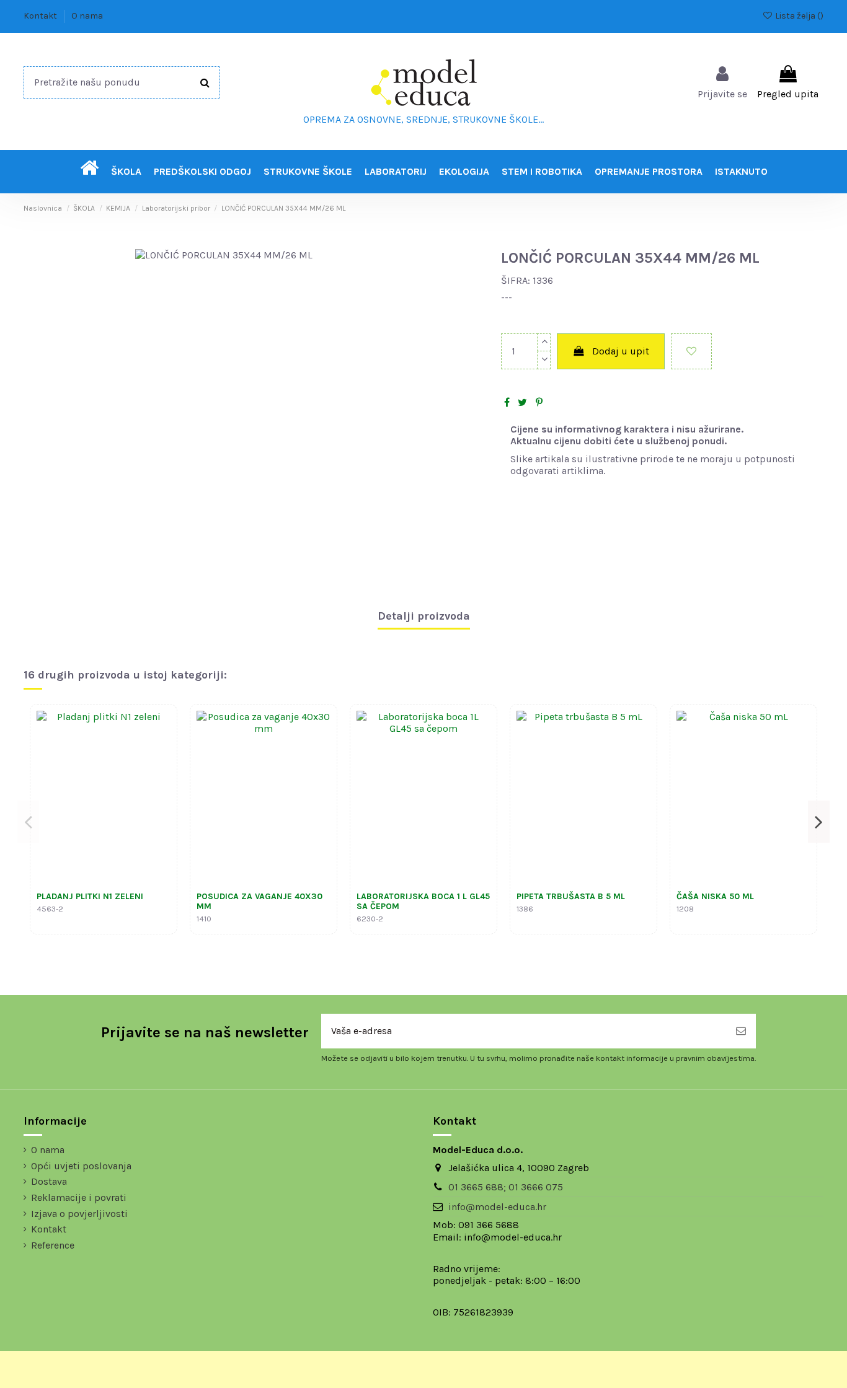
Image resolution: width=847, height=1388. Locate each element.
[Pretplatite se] (741, 1031)
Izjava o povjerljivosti (79, 1213)
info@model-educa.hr (497, 1207)
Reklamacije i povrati (78, 1197)
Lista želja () (798, 16)
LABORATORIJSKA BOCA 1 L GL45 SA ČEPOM (423, 901)
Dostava (49, 1181)
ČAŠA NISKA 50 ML (715, 896)
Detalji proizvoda (424, 616)
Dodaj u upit (620, 351)
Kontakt (41, 16)
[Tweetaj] (522, 402)
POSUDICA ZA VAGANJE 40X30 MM (259, 901)
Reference (52, 1245)
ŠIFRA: (515, 280)
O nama (87, 16)
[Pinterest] (539, 402)
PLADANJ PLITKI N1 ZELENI (90, 896)
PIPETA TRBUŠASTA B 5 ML (571, 896)
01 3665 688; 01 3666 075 (505, 1187)
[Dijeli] (507, 402)
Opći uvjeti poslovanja (81, 1166)
